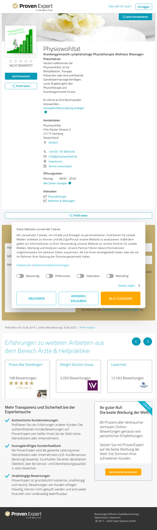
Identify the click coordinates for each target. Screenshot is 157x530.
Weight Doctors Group (76, 364)
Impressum (24, 265)
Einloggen (144, 7)
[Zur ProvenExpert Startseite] (32, 7)
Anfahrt (53, 142)
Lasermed (118, 364)
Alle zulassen (120, 298)
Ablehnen (36, 298)
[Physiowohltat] (20, 41)
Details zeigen (126, 285)
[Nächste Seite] (147, 341)
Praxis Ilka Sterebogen (26, 364)
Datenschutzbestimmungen (51, 265)
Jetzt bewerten (21, 76)
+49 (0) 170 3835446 (62, 151)
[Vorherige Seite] (136, 341)
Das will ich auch (120, 6)
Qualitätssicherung (128, 514)
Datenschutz (100, 517)
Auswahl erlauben (78, 298)
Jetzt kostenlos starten (123, 472)
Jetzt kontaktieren (137, 17)
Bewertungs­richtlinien (105, 514)
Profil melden (87, 327)
